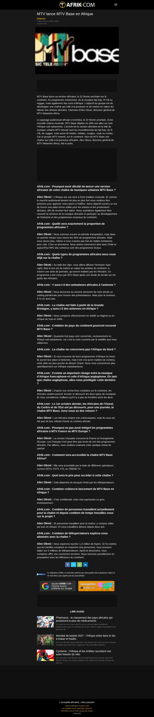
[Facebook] (67, 564)
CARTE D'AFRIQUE (71, 706)
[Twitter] (73, 564)
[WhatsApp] (79, 564)
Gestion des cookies (86, 711)
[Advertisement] (77, 86)
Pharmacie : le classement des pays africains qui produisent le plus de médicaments (84, 619)
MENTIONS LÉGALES (84, 708)
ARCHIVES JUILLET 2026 (69, 711)
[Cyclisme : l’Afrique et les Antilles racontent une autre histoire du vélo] (45, 655)
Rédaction (41, 19)
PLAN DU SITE (84, 706)
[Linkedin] (85, 564)
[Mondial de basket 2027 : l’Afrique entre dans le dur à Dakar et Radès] (45, 640)
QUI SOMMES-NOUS (69, 708)
